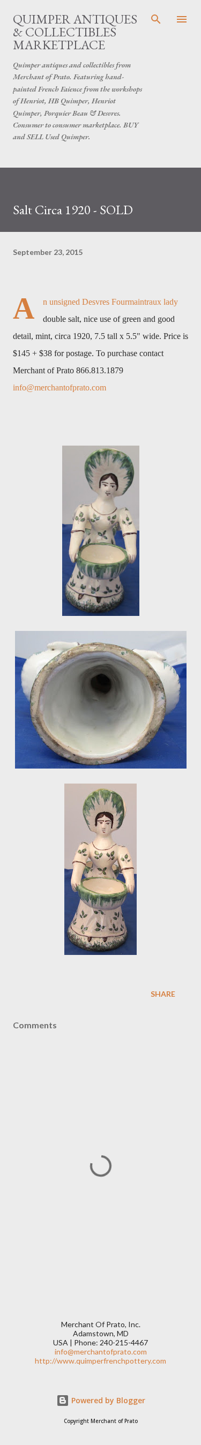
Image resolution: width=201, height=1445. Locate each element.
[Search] (156, 19)
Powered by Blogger (107, 1400)
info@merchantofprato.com (59, 387)
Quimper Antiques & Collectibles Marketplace (75, 32)
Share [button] (163, 993)
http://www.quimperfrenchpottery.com (100, 1360)
